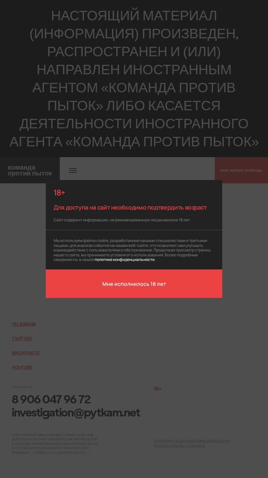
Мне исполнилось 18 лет (134, 283)
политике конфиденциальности (125, 259)
